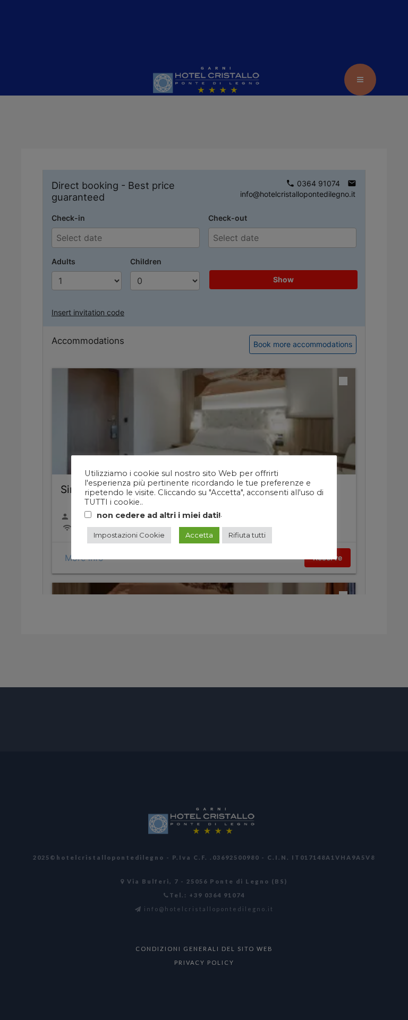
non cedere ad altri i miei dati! (158, 515)
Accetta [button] (199, 535)
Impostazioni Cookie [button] (129, 535)
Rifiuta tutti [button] (247, 535)
